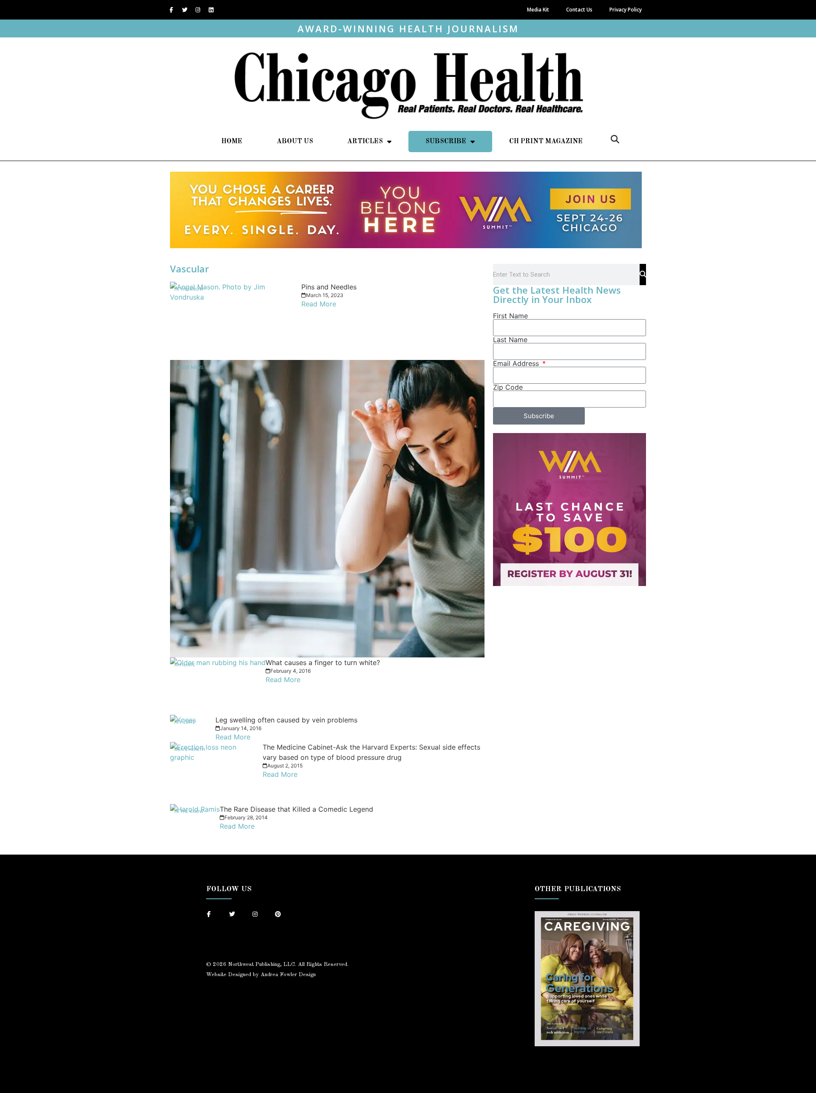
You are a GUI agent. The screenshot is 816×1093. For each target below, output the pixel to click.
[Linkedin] (210, 9)
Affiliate (184, 664)
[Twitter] (184, 9)
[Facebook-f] (171, 9)
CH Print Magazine (546, 141)
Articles (365, 141)
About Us (295, 141)
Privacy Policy (625, 9)
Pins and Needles (329, 287)
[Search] (643, 274)
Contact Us (579, 9)
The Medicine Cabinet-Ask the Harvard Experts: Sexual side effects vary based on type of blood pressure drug (371, 752)
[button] (614, 139)
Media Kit (538, 9)
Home (231, 141)
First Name (510, 315)
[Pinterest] (278, 914)
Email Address (517, 363)
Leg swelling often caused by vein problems (286, 720)
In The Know (188, 289)
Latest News (188, 367)
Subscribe (445, 141)
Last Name (510, 339)
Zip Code (508, 387)
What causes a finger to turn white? (323, 662)
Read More (318, 304)
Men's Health (189, 749)
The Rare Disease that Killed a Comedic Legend (296, 809)
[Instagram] (197, 9)
